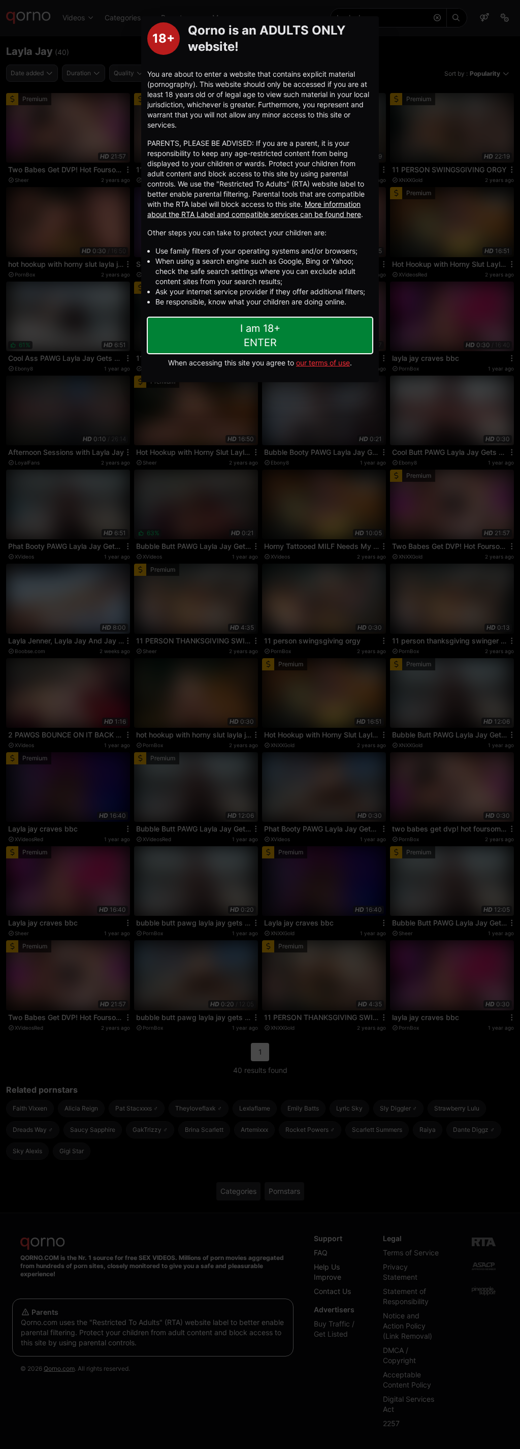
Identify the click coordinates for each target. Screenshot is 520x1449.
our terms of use (323, 362)
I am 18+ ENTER (260, 335)
